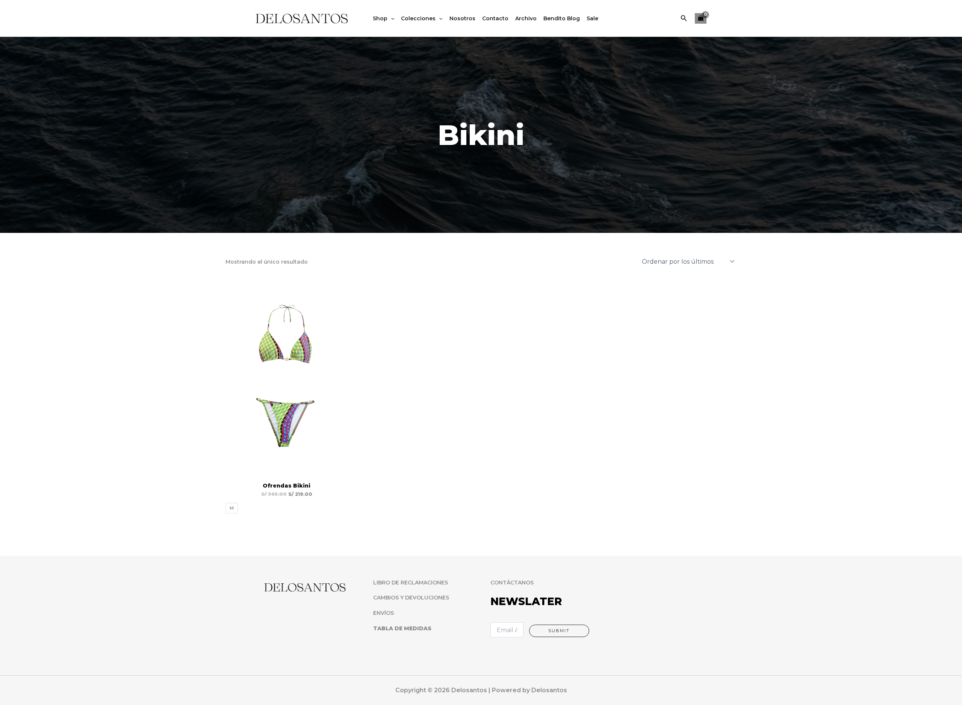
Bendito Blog (561, 18)
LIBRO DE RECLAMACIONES (410, 582)
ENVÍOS (383, 613)
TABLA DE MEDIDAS (402, 628)
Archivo (526, 18)
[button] (684, 18)
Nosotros (462, 18)
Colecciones (418, 18)
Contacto (495, 18)
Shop (380, 18)
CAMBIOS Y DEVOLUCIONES (411, 597)
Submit (559, 630)
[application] (390, 18)
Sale (592, 18)
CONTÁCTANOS (512, 582)
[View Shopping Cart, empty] (700, 18)
